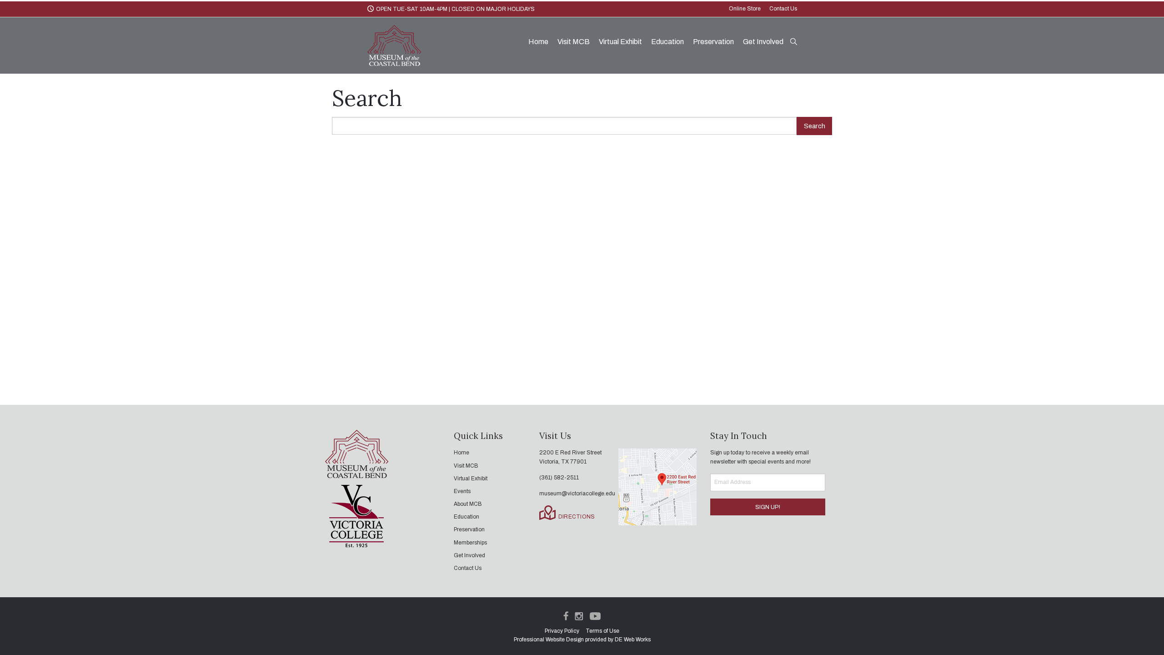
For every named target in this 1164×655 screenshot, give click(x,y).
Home (538, 41)
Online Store (745, 8)
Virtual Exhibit (620, 41)
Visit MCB (573, 41)
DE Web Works (633, 639)
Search (814, 126)
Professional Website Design (549, 639)
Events (462, 491)
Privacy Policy (562, 631)
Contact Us (783, 8)
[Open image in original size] (394, 45)
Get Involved (763, 41)
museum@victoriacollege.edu (577, 493)
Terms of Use (602, 631)
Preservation (713, 41)
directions (576, 517)
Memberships (470, 542)
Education (667, 41)
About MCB (468, 504)
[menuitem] (538, 42)
